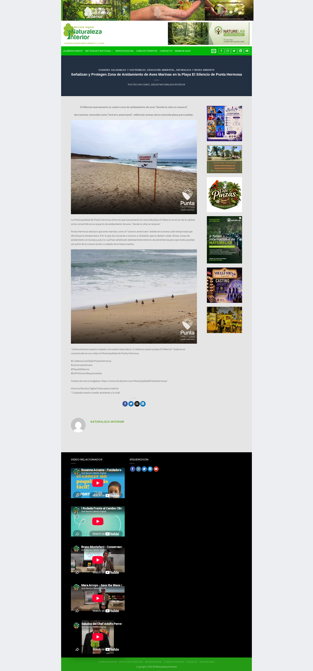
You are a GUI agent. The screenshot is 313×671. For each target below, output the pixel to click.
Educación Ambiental (161, 70)
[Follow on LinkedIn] (241, 51)
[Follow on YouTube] (247, 51)
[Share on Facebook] (125, 404)
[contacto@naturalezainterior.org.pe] (214, 50)
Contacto (166, 51)
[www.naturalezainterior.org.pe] (81, 33)
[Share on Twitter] (131, 404)
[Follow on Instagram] (228, 51)
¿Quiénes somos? (73, 51)
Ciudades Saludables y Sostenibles (122, 70)
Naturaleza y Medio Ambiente (195, 70)
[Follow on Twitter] (234, 51)
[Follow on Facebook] (221, 51)
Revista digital (125, 51)
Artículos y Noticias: (98, 51)
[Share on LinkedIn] (143, 404)
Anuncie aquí (182, 51)
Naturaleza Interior (172, 84)
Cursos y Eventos (146, 51)
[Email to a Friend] (137, 404)
